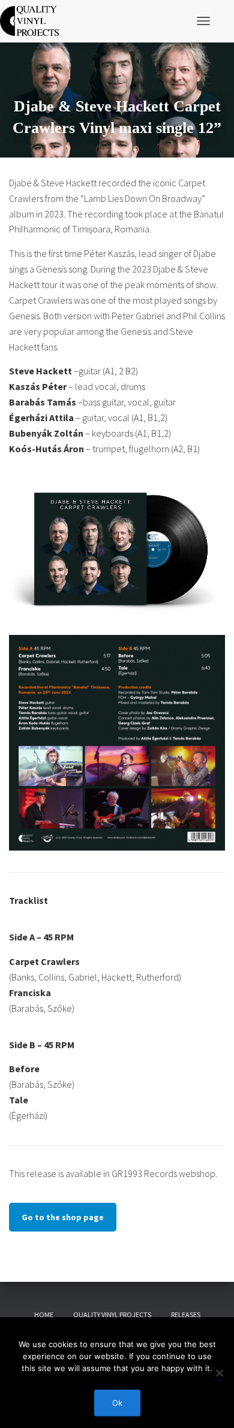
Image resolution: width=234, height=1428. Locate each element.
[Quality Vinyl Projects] (34, 21)
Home (43, 1314)
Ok (117, 1403)
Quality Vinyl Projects (112, 1314)
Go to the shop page (63, 1217)
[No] (219, 1373)
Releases (185, 1314)
